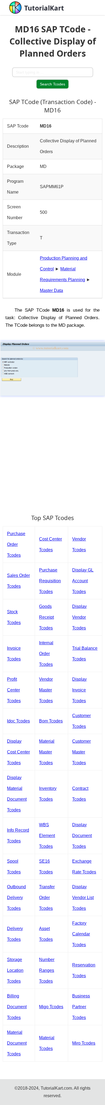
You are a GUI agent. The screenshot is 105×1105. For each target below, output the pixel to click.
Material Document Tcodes (17, 1043)
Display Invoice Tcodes (79, 690)
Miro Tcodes (83, 1043)
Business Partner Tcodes (81, 1007)
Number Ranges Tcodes (46, 970)
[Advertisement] (52, 452)
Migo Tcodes (51, 1006)
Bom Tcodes (51, 721)
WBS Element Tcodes (47, 835)
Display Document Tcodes (82, 835)
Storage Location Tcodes (15, 970)
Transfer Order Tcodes (47, 897)
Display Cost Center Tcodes (18, 752)
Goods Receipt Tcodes (46, 617)
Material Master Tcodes (46, 752)
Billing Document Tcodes (17, 1007)
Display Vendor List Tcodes (83, 897)
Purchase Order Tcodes (16, 544)
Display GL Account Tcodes (82, 581)
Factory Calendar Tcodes (81, 934)
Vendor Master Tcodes (46, 690)
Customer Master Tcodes (81, 752)
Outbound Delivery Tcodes (16, 897)
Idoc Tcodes (18, 721)
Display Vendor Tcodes (79, 617)
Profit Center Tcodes (14, 690)
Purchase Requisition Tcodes (50, 581)
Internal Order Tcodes (46, 654)
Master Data (51, 290)
